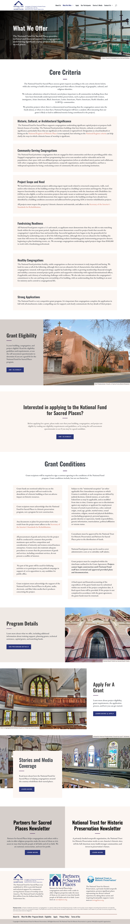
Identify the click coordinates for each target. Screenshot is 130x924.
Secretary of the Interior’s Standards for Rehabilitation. (38, 525)
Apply (77, 5)
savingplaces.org (98, 900)
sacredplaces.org (61, 899)
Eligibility (48, 916)
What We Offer (67, 5)
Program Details (37, 916)
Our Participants (86, 5)
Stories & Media (97, 5)
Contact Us (107, 5)
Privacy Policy (64, 916)
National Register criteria (96, 133)
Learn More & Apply (104, 714)
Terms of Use (75, 916)
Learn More (26, 789)
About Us (58, 5)
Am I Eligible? (15, 370)
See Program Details (19, 647)
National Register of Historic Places (43, 133)
